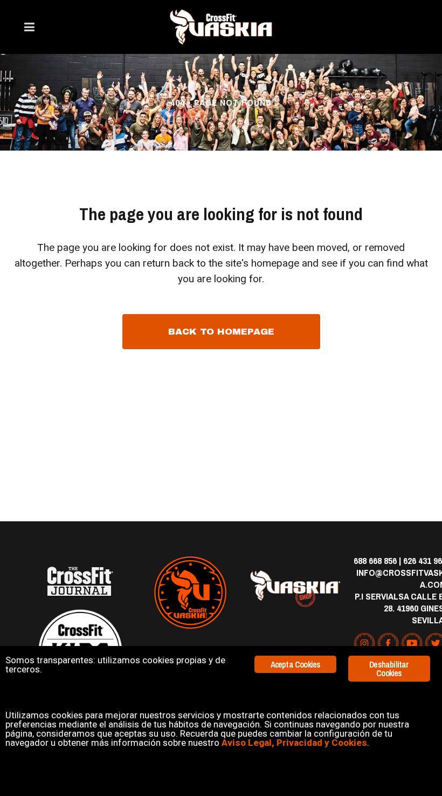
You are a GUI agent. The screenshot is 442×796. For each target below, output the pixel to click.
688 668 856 (375, 560)
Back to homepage (221, 331)
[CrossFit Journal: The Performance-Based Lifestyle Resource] (80, 581)
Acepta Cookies (296, 664)
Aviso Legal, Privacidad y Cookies (294, 742)
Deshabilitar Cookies (389, 668)
